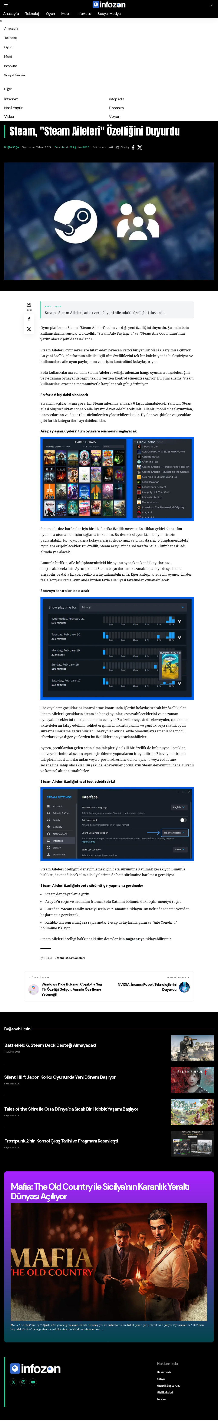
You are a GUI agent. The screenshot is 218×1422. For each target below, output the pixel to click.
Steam (59, 958)
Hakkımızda (164, 1372)
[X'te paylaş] (140, 147)
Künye (161, 1379)
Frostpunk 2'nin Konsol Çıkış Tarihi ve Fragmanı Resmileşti (61, 1141)
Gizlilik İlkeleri (165, 1392)
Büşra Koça (11, 147)
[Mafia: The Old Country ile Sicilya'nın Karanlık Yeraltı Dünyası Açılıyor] (109, 1262)
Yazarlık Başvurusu (168, 1386)
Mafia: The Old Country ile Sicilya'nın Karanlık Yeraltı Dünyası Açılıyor (100, 1191)
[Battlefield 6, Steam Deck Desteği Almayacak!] (192, 1048)
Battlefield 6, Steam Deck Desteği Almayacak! (50, 1045)
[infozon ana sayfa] (35, 1368)
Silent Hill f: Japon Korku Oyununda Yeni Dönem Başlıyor (60, 1077)
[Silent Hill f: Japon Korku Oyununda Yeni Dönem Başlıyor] (192, 1080)
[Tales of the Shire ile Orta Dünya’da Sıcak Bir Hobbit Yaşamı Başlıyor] (192, 1112)
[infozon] (109, 4)
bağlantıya (135, 939)
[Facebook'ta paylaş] (133, 147)
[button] (7, 4)
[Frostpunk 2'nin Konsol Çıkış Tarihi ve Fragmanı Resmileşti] (192, 1144)
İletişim (161, 1399)
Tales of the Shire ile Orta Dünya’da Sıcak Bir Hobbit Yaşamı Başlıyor (71, 1109)
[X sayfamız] (13, 1382)
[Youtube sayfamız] (33, 1382)
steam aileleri (75, 958)
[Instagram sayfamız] (23, 1382)
